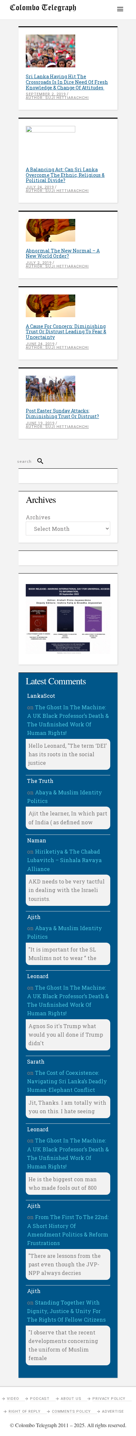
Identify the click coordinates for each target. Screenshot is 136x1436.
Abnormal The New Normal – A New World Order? (63, 253)
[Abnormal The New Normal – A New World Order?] (68, 230)
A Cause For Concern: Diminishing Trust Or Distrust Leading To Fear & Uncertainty (66, 332)
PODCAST (40, 1399)
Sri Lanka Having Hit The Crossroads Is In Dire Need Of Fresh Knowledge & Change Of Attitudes (67, 82)
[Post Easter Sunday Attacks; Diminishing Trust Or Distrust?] (68, 389)
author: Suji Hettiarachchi (57, 98)
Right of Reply (25, 1411)
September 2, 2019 (46, 94)
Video (13, 1399)
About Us (71, 1399)
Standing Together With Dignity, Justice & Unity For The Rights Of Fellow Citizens (66, 1311)
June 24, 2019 (40, 344)
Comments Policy (71, 1411)
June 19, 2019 (40, 423)
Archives (38, 517)
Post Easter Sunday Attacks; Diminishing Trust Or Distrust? (62, 413)
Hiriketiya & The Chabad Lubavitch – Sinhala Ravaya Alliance (64, 860)
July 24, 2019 (40, 187)
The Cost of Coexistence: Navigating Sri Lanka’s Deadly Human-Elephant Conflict (67, 1081)
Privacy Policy (108, 1399)
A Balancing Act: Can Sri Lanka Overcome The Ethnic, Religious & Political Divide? (65, 175)
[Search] (37, 461)
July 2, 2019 (38, 263)
